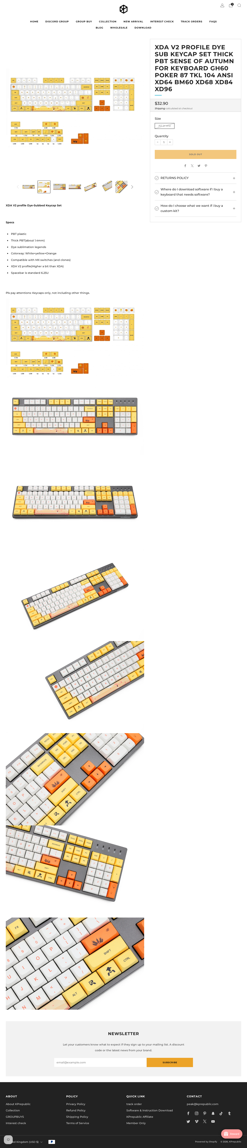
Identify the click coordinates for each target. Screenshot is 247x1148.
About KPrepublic (18, 1104)
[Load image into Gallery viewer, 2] (44, 187)
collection (108, 21)
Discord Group (57, 21)
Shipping (160, 108)
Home (34, 21)
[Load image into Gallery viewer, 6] (106, 187)
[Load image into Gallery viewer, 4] (75, 187)
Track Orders (191, 21)
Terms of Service (77, 1123)
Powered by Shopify (206, 1141)
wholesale (119, 27)
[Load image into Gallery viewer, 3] (59, 187)
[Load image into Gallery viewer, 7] (121, 187)
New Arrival (133, 21)
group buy (84, 21)
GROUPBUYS (15, 1117)
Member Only (136, 1123)
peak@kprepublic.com (202, 1104)
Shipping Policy (77, 1117)
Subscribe (170, 1062)
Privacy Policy (75, 1104)
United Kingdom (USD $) (23, 1141)
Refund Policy (75, 1110)
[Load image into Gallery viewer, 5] (90, 187)
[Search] (239, 5)
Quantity (161, 136)
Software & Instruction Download (149, 1110)
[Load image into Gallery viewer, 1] (28, 187)
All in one (164, 125)
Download (142, 27)
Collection (13, 1110)
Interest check (162, 21)
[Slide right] (132, 187)
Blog (99, 27)
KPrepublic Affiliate (139, 1117)
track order (134, 1104)
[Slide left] (17, 187)
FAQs (213, 21)
